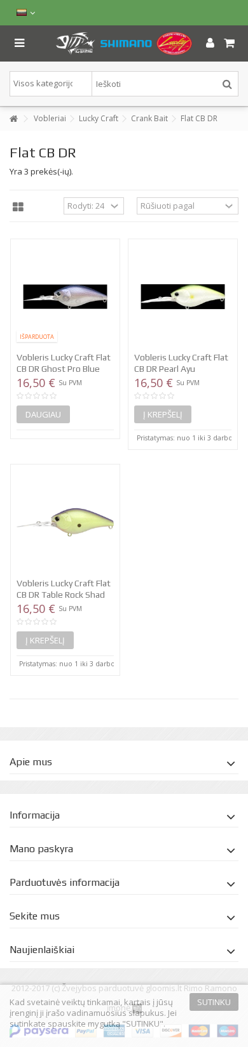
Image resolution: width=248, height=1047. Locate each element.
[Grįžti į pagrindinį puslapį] (13, 119)
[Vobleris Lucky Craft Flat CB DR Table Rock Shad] (65, 522)
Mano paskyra (41, 849)
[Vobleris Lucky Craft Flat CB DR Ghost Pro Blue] (65, 297)
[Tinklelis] (18, 207)
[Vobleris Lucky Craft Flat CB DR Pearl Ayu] (182, 297)
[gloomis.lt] (124, 43)
